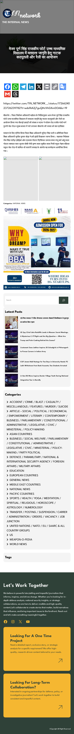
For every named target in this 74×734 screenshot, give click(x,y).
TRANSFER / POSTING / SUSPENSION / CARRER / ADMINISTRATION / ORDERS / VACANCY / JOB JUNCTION (37, 517)
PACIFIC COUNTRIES (22, 494)
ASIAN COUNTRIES (21, 434)
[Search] (63, 300)
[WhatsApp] (15, 87)
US (11, 535)
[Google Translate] (63, 87)
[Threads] (15, 94)
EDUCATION (17, 471)
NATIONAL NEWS (19, 203)
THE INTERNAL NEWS (15, 22)
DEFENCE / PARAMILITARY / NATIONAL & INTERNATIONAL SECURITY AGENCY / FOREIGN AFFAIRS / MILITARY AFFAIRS (35, 462)
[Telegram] (23, 87)
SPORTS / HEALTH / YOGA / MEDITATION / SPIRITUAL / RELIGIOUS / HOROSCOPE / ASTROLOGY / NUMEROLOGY (34, 503)
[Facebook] (7, 87)
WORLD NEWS (18, 544)
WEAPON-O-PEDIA (21, 539)
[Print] (47, 87)
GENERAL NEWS (19, 480)
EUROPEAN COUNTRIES (24, 475)
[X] (39, 87)
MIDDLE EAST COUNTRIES (25, 484)
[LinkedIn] (31, 87)
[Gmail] (7, 94)
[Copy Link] (55, 87)
